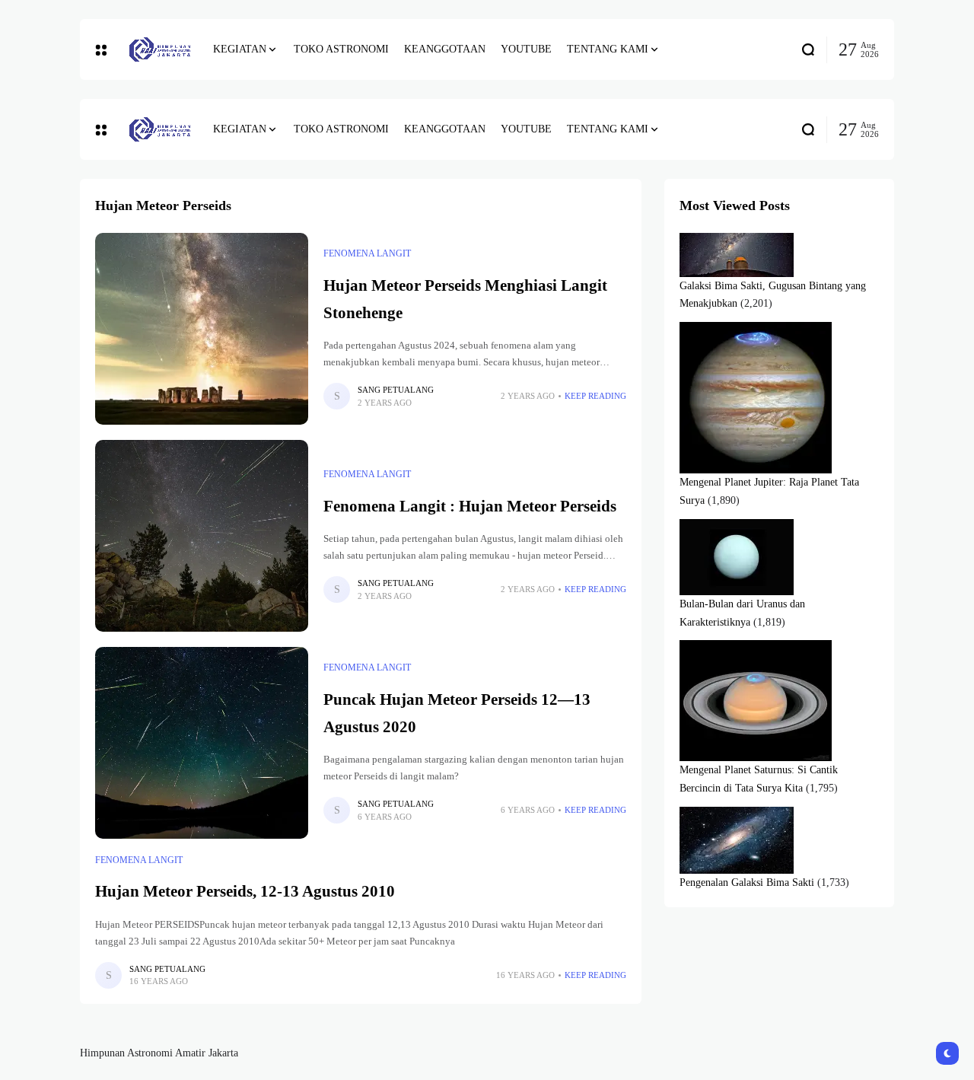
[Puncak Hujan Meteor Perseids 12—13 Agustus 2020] (201, 743)
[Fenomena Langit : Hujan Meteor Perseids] (201, 536)
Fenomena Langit (367, 253)
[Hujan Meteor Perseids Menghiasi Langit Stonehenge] (201, 329)
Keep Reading (595, 395)
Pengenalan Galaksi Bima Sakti (747, 882)
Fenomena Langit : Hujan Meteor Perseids (469, 506)
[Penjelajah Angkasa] (159, 49)
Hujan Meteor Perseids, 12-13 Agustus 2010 (245, 891)
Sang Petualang (396, 389)
